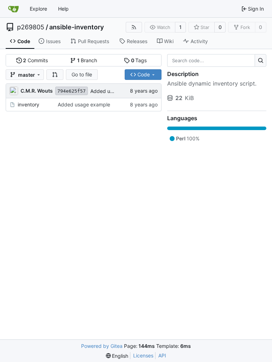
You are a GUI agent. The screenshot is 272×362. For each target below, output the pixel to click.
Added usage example (84, 104)
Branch (87, 60)
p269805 (30, 27)
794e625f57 (71, 91)
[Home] (13, 8)
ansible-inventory (76, 27)
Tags (139, 60)
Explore (38, 9)
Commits (35, 60)
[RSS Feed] (134, 27)
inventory (28, 104)
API (162, 355)
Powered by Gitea (102, 346)
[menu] (117, 356)
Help (63, 9)
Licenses (143, 355)
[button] (54, 74)
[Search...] (260, 60)
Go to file (82, 74)
